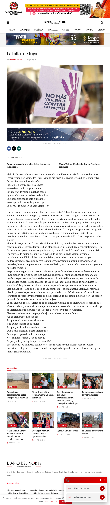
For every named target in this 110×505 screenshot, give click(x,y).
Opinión (102, 29)
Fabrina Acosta (16, 59)
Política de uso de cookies (17, 493)
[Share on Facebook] (9, 148)
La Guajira (24, 29)
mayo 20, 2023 (32, 59)
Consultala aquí (50, 501)
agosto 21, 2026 (64, 434)
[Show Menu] (8, 22)
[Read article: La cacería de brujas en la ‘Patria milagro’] (93, 381)
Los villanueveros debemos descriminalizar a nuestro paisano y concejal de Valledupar (67, 398)
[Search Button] (102, 22)
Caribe (65, 29)
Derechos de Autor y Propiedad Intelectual (47, 490)
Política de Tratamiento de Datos (45, 493)
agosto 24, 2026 (14, 401)
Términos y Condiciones (16, 490)
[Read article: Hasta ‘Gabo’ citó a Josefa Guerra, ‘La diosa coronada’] (43, 381)
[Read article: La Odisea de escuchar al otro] (93, 420)
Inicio (12, 29)
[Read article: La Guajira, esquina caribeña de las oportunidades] (43, 420)
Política (38, 29)
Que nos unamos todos (67, 431)
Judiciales (53, 29)
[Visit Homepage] (54, 22)
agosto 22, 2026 (89, 398)
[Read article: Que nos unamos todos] (68, 420)
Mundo (89, 29)
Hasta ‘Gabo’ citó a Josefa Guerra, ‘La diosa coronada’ (43, 395)
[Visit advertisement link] (55, 9)
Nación (77, 29)
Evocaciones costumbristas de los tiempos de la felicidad (17, 395)
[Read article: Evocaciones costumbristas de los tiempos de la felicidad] (18, 381)
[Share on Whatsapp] (19, 148)
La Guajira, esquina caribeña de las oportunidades (41, 434)
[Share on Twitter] (14, 148)
